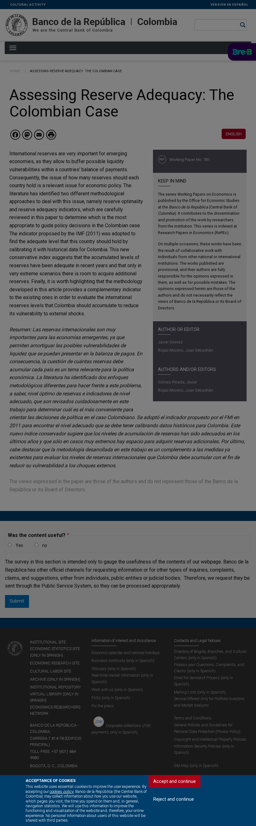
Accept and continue (174, 781)
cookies (61, 791)
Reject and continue (173, 799)
